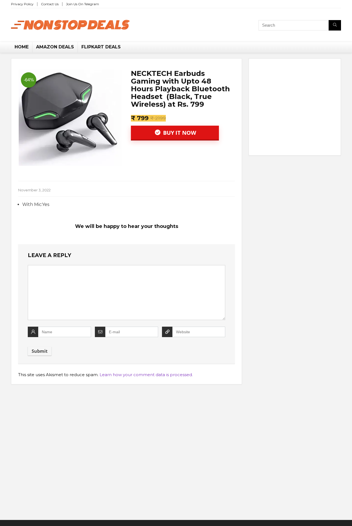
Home (22, 46)
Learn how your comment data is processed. (146, 374)
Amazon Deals (55, 46)
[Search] (335, 25)
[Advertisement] (295, 108)
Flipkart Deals (101, 46)
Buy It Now (179, 132)
